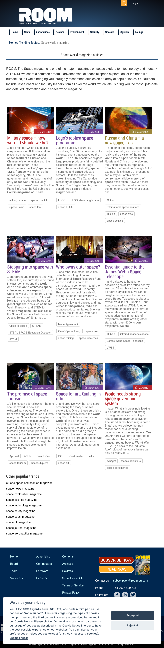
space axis (126, 214)
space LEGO (65, 207)
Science (60, 32)
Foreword (42, 570)
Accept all (132, 615)
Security (94, 32)
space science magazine (21, 500)
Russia (111, 214)
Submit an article (72, 578)
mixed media (75, 456)
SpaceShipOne (39, 463)
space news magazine (20, 488)
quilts (91, 456)
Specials (109, 32)
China (110, 200)
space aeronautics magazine (24, 533)
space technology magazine (24, 505)
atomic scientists (131, 461)
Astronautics (43, 32)
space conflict (39, 200)
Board (14, 563)
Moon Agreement (68, 324)
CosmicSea (43, 456)
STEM (13, 339)
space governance (117, 468)
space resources (88, 338)
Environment (77, 32)
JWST (110, 347)
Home (15, 32)
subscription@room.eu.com (130, 580)
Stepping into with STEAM (30, 269)
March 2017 (93, 387)
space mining (66, 338)
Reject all (132, 625)
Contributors (44, 563)
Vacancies (16, 578)
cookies (92, 633)
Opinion (124, 32)
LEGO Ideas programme (85, 200)
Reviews (67, 570)
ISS (60, 456)
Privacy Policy (71, 592)
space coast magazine (20, 516)
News (27, 32)
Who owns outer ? (78, 266)
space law (35, 207)
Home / (13, 42)
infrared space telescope (134, 334)
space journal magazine (21, 528)
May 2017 (143, 387)
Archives (67, 563)
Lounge (139, 32)
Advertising (43, 556)
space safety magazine (20, 511)
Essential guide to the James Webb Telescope (125, 271)
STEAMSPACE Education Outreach (30, 332)
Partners (41, 578)
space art (63, 463)
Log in (135, 3)
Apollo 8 (14, 456)
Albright (111, 461)
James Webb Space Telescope (125, 341)
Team (13, 570)
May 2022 (143, 260)
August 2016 (44, 387)
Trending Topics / (29, 42)
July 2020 (94, 131)
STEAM (36, 326)
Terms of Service (73, 585)
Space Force (16, 207)
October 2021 (141, 131)
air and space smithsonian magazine (29, 483)
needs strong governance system (123, 398)
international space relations (123, 207)
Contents (68, 556)
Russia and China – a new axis (124, 140)
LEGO (61, 200)
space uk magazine (18, 522)
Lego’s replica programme (74, 140)
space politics (115, 220)
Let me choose (19, 637)
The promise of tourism (27, 396)
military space (17, 200)
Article (27, 456)
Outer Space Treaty (69, 331)
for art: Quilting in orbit (78, 396)
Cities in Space (18, 326)
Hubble (111, 334)
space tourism (17, 463)
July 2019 (46, 260)
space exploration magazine (24, 494)
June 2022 (45, 131)
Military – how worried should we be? (27, 140)
